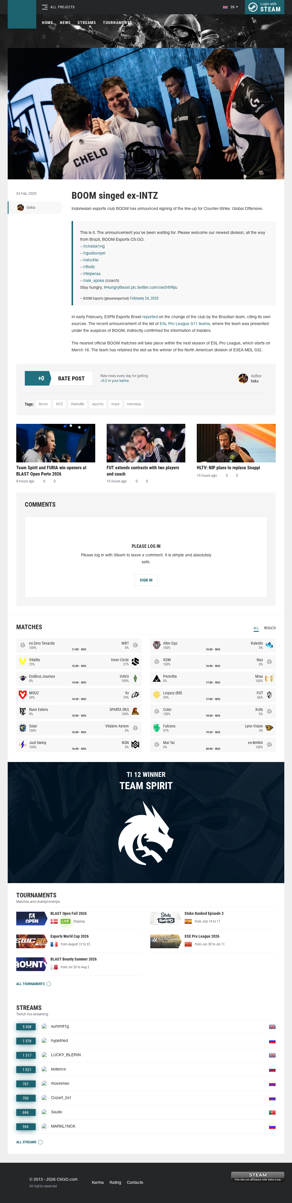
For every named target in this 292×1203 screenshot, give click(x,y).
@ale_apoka (93, 281)
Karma (98, 1183)
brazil (115, 404)
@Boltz (89, 267)
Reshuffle (77, 404)
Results (270, 628)
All (256, 628)
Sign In (146, 580)
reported (150, 317)
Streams (87, 22)
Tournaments (117, 22)
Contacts (135, 1183)
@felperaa (92, 274)
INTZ (59, 404)
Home (47, 22)
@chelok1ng (94, 246)
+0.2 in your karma (114, 380)
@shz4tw (91, 260)
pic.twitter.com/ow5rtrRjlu (154, 288)
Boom (43, 404)
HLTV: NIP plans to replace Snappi (228, 467)
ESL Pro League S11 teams (185, 324)
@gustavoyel (94, 253)
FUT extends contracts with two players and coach (143, 471)
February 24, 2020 (144, 298)
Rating (115, 1183)
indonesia (134, 404)
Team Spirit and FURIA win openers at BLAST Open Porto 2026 (51, 471)
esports (98, 404)
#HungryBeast (117, 288)
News (65, 22)
